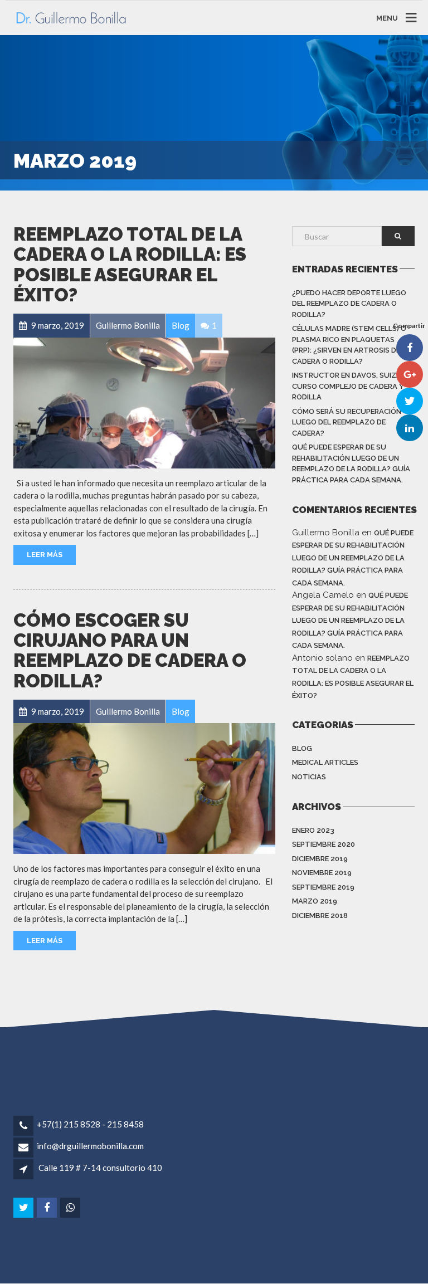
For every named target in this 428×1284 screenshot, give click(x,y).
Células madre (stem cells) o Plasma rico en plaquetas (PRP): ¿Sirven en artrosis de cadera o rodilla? (349, 344)
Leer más (44, 554)
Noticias (309, 777)
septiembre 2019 (323, 887)
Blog (302, 748)
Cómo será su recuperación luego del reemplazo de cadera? (346, 422)
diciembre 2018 (320, 915)
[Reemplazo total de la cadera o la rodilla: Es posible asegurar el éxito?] (144, 403)
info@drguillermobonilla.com (90, 1146)
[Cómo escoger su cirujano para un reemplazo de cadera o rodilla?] (144, 788)
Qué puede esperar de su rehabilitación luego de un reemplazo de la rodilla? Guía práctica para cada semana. (351, 463)
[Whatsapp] (71, 1208)
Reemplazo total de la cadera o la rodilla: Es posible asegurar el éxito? (129, 264)
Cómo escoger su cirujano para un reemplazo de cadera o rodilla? (129, 650)
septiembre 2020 (323, 844)
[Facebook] (48, 1208)
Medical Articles (325, 762)
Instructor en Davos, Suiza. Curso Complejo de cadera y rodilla (348, 386)
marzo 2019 (314, 901)
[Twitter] (24, 1208)
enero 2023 (313, 830)
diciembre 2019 (320, 859)
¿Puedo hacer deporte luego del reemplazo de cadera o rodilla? (349, 304)
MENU (387, 17)
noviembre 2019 (322, 872)
